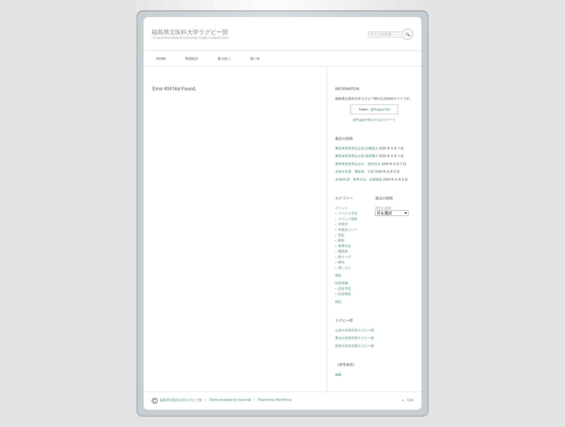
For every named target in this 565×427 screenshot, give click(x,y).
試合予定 (344, 288)
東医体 (343, 251)
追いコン (344, 267)
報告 (338, 275)
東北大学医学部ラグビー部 (354, 338)
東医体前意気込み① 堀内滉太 (357, 164)
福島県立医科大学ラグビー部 (190, 32)
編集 (338, 374)
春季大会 (344, 246)
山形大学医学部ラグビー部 (354, 330)
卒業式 (343, 224)
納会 (341, 262)
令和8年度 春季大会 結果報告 (358, 179)
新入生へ (224, 58)
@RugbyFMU (380, 109)
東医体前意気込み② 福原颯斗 (356, 156)
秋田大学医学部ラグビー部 (354, 346)
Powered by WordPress (275, 399)
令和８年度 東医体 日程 (354, 171)
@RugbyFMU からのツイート (374, 119)
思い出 (255, 58)
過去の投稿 (383, 208)
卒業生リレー (348, 229)
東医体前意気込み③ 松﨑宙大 (356, 148)
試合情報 (341, 283)
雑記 (338, 301)
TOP (410, 400)
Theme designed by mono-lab (230, 399)
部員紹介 (191, 58)
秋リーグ (344, 256)
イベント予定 (348, 213)
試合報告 (344, 294)
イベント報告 (348, 219)
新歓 (341, 240)
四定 (341, 235)
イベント (341, 208)
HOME (161, 58)
